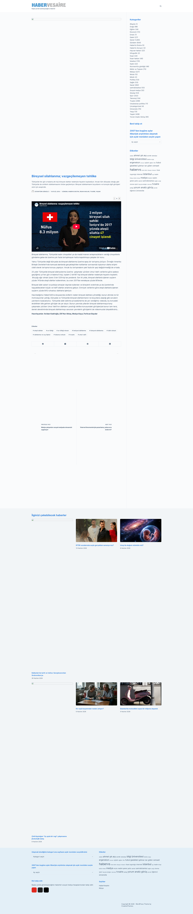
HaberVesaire (104, 886)
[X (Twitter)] (65, 344)
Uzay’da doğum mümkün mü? (131, 545)
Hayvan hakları (135, 51)
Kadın (132, 64)
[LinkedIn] (110, 344)
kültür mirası (136, 178)
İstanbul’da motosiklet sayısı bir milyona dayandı (139, 709)
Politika (133, 80)
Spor (131, 96)
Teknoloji (133, 98)
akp (145, 155)
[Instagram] (46, 889)
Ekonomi (133, 32)
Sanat (132, 85)
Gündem (65, 191)
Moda (132, 74)
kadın (156, 174)
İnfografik (133, 53)
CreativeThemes (127, 906)
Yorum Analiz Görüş (137, 117)
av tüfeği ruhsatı (63, 330)
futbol (158, 162)
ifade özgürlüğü (131, 864)
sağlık (156, 181)
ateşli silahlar (38, 330)
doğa (152, 159)
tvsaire (71, 334)
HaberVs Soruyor (136, 48)
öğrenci (133, 191)
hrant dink (144, 170)
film (155, 162)
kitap (131, 178)
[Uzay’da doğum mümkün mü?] (140, 530)
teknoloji (149, 184)
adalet (131, 155)
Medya (132, 72)
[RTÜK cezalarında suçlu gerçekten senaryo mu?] (96, 530)
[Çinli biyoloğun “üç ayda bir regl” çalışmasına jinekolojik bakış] (52, 757)
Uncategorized (135, 106)
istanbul (147, 174)
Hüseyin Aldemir (152, 170)
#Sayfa (132, 24)
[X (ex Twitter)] (40, 889)
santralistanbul (135, 88)
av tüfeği (49, 330)
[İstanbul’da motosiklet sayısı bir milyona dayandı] (140, 694)
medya (144, 177)
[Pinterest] (87, 344)
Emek (132, 35)
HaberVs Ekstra (73, 191)
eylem (147, 163)
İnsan (132, 56)
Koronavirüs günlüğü (137, 66)
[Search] (160, 6)
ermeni (142, 162)
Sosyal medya (135, 90)
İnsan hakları (84, 191)
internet (140, 174)
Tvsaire (92, 191)
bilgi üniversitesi (138, 159)
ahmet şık (138, 155)
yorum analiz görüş (143, 187)
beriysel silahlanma (79, 330)
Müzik (132, 77)
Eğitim (132, 29)
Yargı (132, 112)
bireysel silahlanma (96, 330)
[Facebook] (43, 344)
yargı (131, 188)
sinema (132, 184)
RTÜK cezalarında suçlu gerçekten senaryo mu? (95, 545)
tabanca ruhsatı (59, 334)
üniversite (140, 191)
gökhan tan (142, 166)
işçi (153, 174)
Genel (132, 40)
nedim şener (122, 868)
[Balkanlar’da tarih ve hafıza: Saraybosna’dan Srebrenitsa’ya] (52, 594)
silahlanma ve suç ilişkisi (41, 334)
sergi (159, 181)
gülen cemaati (153, 166)
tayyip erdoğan (142, 184)
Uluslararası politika (137, 104)
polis (136, 181)
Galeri (132, 37)
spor (136, 184)
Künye (101, 888)
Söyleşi (132, 93)
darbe (149, 159)
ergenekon (135, 162)
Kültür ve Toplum (136, 69)
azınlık (149, 155)
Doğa (132, 27)
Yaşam (98, 191)
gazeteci (134, 166)
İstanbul (133, 61)
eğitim (151, 162)
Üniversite (134, 109)
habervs (135, 169)
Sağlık (132, 82)
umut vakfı (82, 334)
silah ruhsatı (111, 330)
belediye (154, 155)
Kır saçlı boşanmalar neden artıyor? (90, 709)
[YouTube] (34, 889)
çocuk (155, 188)
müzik (150, 178)
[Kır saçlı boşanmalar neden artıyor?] (96, 694)
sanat (140, 181)
